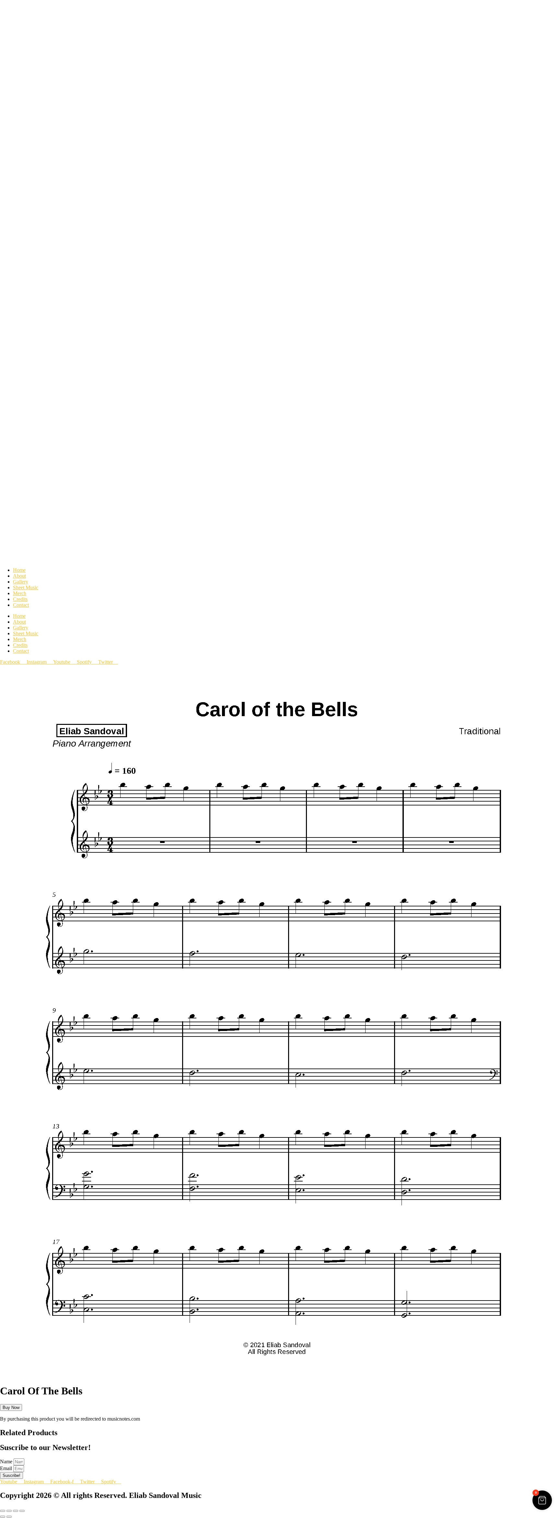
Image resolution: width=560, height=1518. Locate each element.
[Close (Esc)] (22, 1511)
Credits (20, 599)
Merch (19, 593)
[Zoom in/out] (2, 1511)
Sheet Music (25, 587)
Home (19, 570)
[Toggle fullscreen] (9, 1511)
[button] (275, 1375)
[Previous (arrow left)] (2, 1517)
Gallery (20, 581)
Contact (21, 605)
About (19, 576)
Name (7, 1461)
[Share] (15, 1511)
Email (6, 1468)
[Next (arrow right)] (9, 1517)
